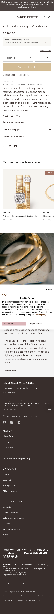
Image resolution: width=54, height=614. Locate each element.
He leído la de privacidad (22, 416)
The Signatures (9, 486)
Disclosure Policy (9, 600)
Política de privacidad (11, 591)
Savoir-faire (7, 480)
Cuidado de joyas (11, 129)
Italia (5, 583)
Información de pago (13, 137)
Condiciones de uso (28, 596)
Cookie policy (40, 314)
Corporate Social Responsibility (16, 459)
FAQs (5, 535)
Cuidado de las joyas (12, 529)
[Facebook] (4, 422)
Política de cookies (28, 591)
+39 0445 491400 (10, 393)
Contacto (7, 507)
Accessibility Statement (26, 600)
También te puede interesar (21, 162)
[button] (7, 294)
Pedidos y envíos (10, 513)
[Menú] (5, 17)
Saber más (10, 371)
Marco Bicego (9, 436)
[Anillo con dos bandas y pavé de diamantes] (23, 189)
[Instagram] (11, 422)
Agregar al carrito (27, 67)
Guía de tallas (45, 50)
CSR (38, 600)
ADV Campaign (10, 491)
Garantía (6, 524)
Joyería (6, 474)
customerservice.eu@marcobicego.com (20, 388)
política (21, 416)
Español (18, 583)
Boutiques (7, 442)
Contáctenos (9, 75)
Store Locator (25, 75)
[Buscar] (42, 17)
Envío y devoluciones (13, 122)
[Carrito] (49, 17)
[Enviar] (49, 409)
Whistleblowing (44, 596)
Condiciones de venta (11, 596)
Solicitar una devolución (13, 518)
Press (5, 453)
